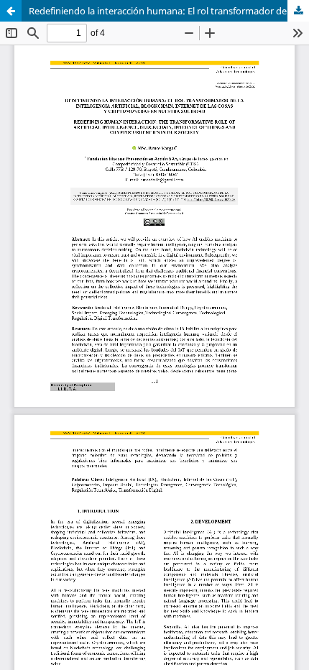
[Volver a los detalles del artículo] (11, 11)
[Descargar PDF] (298, 11)
